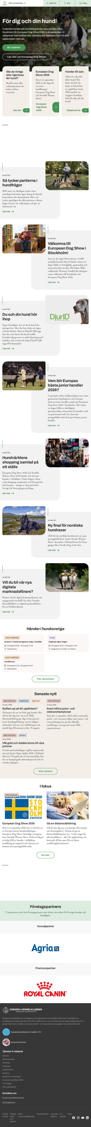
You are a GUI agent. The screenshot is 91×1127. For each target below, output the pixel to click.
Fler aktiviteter (45, 679)
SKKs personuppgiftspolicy (26, 1115)
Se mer (45, 855)
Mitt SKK (5, 1056)
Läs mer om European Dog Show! (26, 57)
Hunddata (6, 1063)
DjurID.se (6, 1073)
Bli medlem (13, 47)
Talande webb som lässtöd (13, 1117)
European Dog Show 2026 (12, 1080)
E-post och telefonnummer (13, 1098)
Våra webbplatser (9, 1087)
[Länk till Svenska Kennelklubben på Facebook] (73, 1118)
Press (70, 1114)
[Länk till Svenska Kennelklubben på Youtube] (82, 1118)
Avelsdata (6, 1066)
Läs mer (6, 211)
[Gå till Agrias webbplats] (45, 948)
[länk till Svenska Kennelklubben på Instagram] (78, 1118)
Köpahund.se (7, 1070)
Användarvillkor (43, 1114)
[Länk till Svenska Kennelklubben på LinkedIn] (87, 1118)
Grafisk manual (5, 1115)
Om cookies (62, 1115)
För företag (6, 1083)
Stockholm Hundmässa (11, 1076)
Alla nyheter (46, 771)
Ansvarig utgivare (54, 1115)
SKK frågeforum (8, 1102)
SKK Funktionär (8, 1059)
